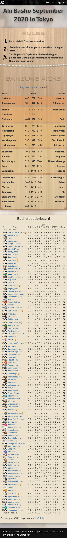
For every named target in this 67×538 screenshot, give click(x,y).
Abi (63, 191)
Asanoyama (8, 103)
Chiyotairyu (8, 177)
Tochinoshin (58, 140)
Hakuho (6, 98)
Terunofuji (7, 125)
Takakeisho (59, 103)
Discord (50, 2)
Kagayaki (60, 151)
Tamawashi (59, 130)
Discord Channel (10, 531)
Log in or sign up (29, 87)
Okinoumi (7, 119)
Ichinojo (6, 206)
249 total (40, 518)
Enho (4, 166)
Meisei (5, 187)
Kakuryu (60, 98)
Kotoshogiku (58, 177)
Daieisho (7, 114)
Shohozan (59, 196)
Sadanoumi (8, 170)
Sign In (61, 2)
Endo (62, 119)
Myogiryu (7, 135)
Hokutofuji (8, 130)
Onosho (61, 166)
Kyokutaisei (8, 201)
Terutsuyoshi (58, 135)
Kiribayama (8, 145)
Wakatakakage (56, 161)
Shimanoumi (9, 196)
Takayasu (7, 151)
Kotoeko (60, 170)
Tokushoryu (8, 161)
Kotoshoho (8, 182)
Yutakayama (9, 140)
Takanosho (59, 125)
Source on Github (53, 531)
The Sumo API (22, 534)
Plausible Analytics (32, 531)
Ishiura (61, 187)
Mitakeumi (59, 109)
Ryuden (6, 156)
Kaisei (61, 182)
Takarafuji (59, 145)
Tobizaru (7, 191)
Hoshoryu (59, 201)
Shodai (5, 109)
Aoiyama (60, 156)
